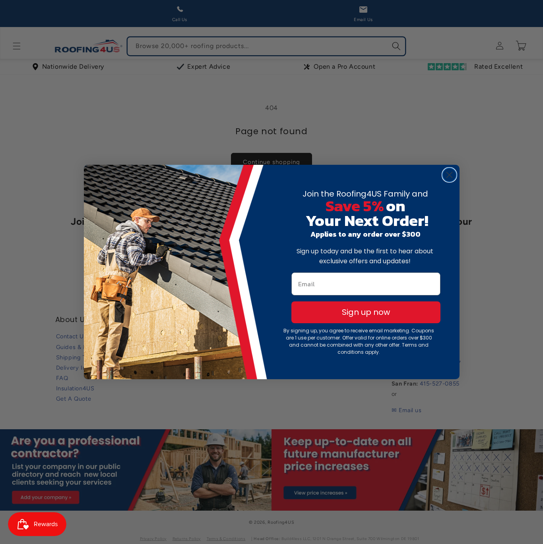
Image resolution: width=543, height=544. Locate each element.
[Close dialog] (449, 175)
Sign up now (366, 312)
